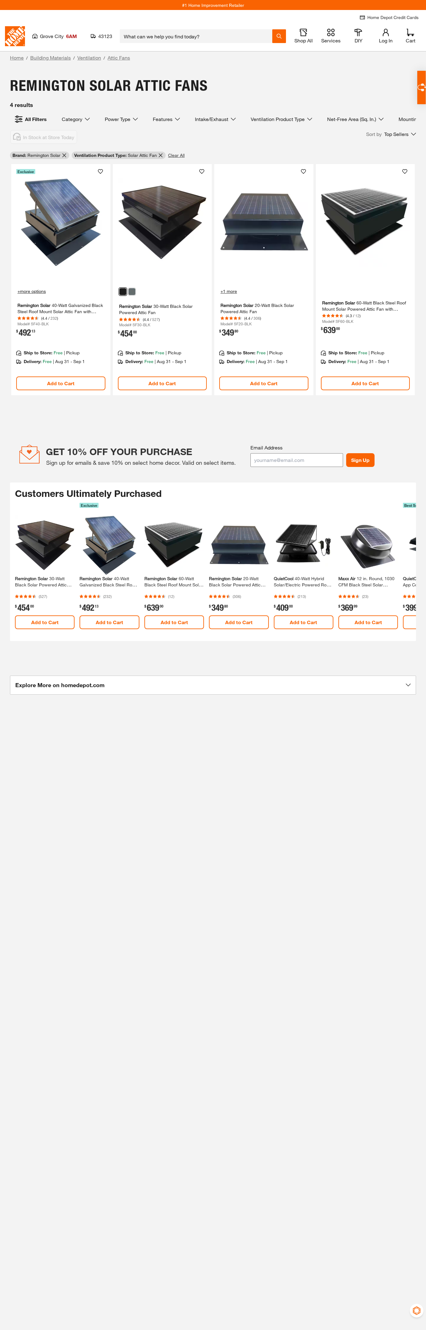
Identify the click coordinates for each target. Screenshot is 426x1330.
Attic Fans (119, 58)
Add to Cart (61, 383)
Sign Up (360, 460)
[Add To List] (100, 172)
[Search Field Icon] (279, 36)
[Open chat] (421, 87)
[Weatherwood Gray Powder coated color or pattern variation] (132, 291)
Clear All (176, 155)
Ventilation (89, 58)
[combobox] (196, 36)
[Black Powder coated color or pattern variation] (123, 291)
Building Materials (50, 58)
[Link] (60, 279)
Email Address (266, 447)
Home (17, 58)
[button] (391, 134)
